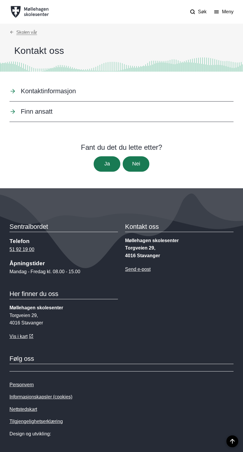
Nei (136, 164)
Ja (107, 164)
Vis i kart (18, 336)
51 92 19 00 (21, 249)
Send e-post (138, 269)
